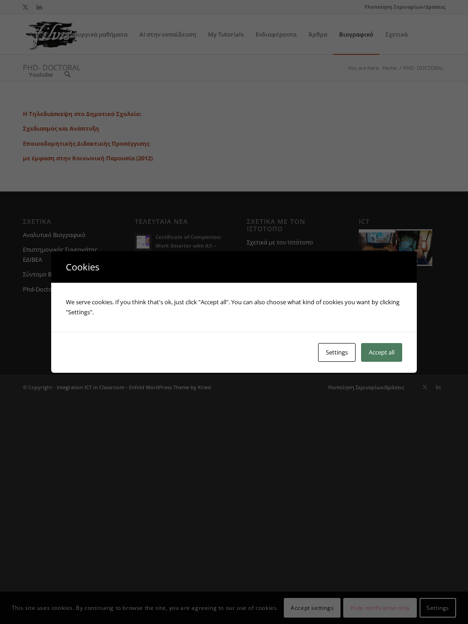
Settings (337, 352)
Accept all (381, 352)
